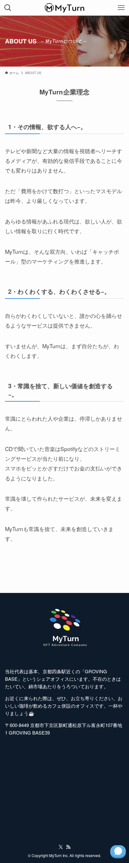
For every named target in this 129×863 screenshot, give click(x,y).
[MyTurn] (64, 8)
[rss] (68, 847)
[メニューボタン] (121, 8)
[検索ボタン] (8, 8)
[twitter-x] (61, 847)
